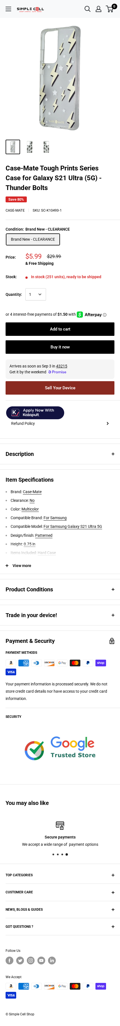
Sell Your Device (60, 387)
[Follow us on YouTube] (41, 960)
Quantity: (14, 294)
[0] (109, 9)
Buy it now (60, 347)
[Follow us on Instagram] (31, 960)
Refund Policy (23, 423)
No (32, 500)
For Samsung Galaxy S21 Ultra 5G (73, 526)
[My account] (98, 9)
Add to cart (60, 329)
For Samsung (55, 518)
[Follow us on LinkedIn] (52, 960)
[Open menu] (8, 9)
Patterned (43, 535)
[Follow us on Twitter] (20, 960)
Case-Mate (15, 210)
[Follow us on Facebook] (9, 960)
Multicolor (30, 509)
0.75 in (29, 544)
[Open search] (88, 9)
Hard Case (47, 553)
